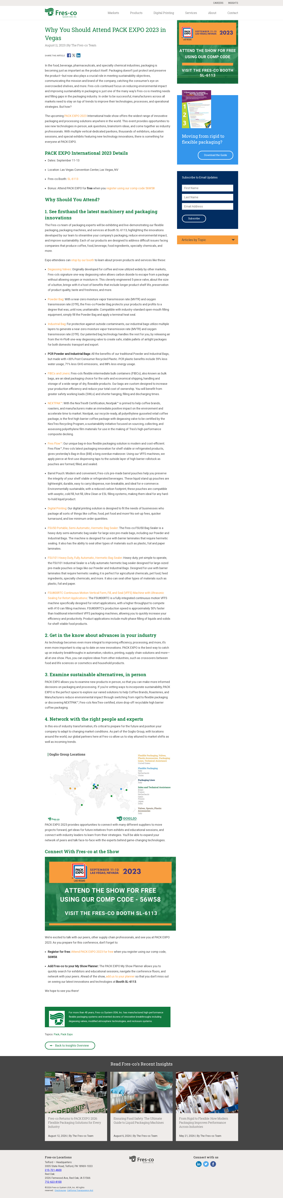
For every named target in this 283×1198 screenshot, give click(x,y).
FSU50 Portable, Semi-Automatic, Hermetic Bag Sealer (83, 528)
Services (191, 13)
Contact (232, 13)
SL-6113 (72, 179)
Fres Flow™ (55, 443)
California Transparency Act (80, 1190)
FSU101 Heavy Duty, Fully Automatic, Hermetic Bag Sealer (85, 557)
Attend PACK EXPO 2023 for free (92, 951)
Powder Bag (55, 299)
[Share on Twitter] (74, 55)
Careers (218, 3)
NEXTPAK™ (55, 403)
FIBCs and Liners (59, 373)
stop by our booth (82, 260)
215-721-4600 (53, 1170)
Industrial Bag (57, 324)
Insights (233, 3)
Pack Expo (67, 1034)
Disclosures (60, 1190)
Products (136, 13)
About (212, 13)
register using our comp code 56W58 (130, 188)
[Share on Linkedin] (78, 55)
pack (56, 1034)
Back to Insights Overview (72, 1045)
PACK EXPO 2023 (75, 116)
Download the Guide (215, 155)
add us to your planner (120, 976)
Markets (113, 13)
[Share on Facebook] (69, 55)
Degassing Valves (59, 269)
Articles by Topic (194, 240)
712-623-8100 (53, 1181)
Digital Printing (164, 13)
